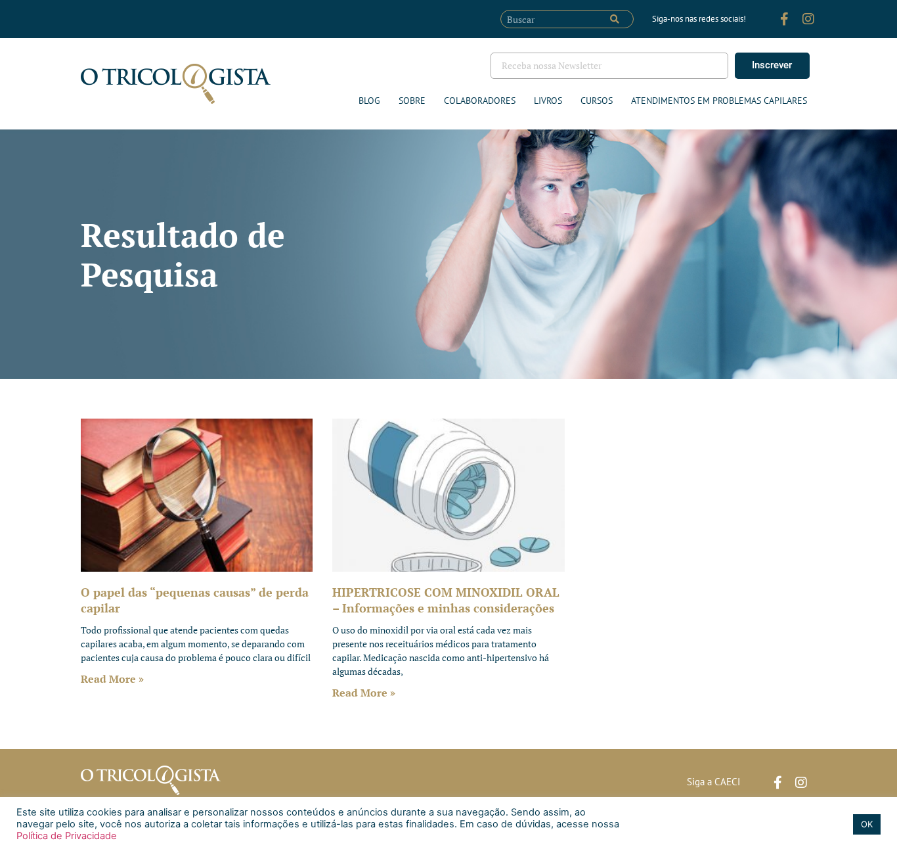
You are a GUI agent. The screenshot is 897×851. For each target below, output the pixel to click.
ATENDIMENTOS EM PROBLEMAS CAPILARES (719, 100)
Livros (548, 100)
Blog (369, 100)
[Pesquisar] (614, 19)
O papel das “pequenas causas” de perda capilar (195, 599)
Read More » (112, 679)
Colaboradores (479, 100)
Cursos (596, 100)
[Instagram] (808, 19)
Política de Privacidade (66, 836)
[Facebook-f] (785, 19)
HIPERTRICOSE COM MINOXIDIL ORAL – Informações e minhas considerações (445, 599)
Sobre (412, 100)
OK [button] (867, 824)
